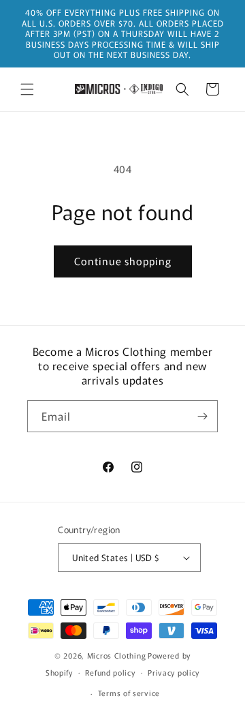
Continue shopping (123, 261)
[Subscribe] (202, 416)
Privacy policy (173, 672)
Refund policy (110, 672)
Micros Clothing (116, 655)
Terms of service (129, 692)
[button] (27, 89)
